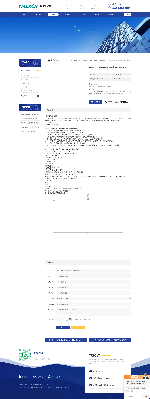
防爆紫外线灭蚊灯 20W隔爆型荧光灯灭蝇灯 (113, 340)
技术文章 (83, 14)
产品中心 (53, 14)
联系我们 (112, 14)
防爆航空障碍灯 (27, 75)
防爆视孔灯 (26, 87)
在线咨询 (97, 102)
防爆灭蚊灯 (26, 83)
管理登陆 (66, 387)
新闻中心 (68, 14)
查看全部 (24, 96)
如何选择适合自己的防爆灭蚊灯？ (30, 114)
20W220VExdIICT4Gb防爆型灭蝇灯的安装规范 (30, 131)
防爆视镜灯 (26, 79)
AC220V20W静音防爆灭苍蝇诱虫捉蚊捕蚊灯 (30, 127)
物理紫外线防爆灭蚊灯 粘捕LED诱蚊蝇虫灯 (67, 340)
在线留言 (97, 14)
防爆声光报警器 (27, 90)
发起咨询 (146, 396)
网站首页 (24, 14)
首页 (80, 60)
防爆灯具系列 (25, 70)
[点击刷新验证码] (69, 319)
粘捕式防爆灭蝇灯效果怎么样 (29, 118)
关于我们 (38, 14)
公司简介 (25, 377)
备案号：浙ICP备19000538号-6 (28, 387)
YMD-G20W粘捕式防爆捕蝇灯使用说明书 (30, 123)
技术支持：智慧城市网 (46, 387)
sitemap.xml (58, 387)
